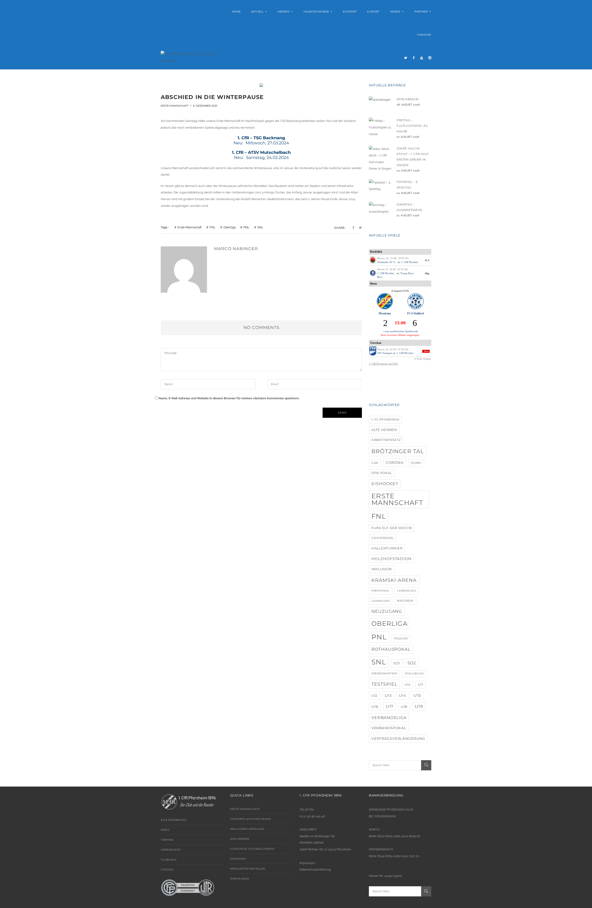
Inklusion (381, 569)
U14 (402, 695)
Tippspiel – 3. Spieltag (407, 184)
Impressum (307, 863)
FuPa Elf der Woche (391, 528)
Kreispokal (380, 590)
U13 (388, 695)
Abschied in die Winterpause (212, 97)
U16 (374, 706)
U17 (389, 706)
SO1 (396, 663)
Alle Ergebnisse (173, 819)
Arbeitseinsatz (386, 440)
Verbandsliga (388, 717)
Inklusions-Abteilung (247, 829)
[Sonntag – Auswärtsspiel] (380, 209)
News (165, 829)
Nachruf (405, 600)
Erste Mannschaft (174, 105)
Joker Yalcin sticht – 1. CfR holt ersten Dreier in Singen (413, 157)
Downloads (239, 878)
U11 (420, 684)
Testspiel (384, 684)
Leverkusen (380, 600)
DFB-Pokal (381, 473)
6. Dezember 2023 (205, 105)
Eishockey (384, 483)
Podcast (401, 638)
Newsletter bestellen (247, 868)
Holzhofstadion (391, 558)
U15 (417, 695)
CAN (374, 463)
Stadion (167, 869)
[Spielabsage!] (380, 104)
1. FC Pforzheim (385, 419)
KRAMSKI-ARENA (394, 580)
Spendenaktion (384, 673)
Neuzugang (386, 611)
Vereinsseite (171, 849)
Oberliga (229, 227)
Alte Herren (384, 430)
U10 (407, 684)
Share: (339, 227)
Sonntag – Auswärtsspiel (410, 207)
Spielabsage (414, 673)
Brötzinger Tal (397, 451)
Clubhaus (168, 859)
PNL (247, 227)
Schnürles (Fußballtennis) (252, 848)
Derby (416, 463)
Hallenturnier (386, 548)
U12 (374, 696)
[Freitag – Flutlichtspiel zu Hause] (380, 127)
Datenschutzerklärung (315, 869)
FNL (213, 227)
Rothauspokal (390, 649)
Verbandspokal (388, 728)
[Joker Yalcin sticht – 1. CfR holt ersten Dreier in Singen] (380, 159)
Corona (395, 462)
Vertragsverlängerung (398, 738)
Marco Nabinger (236, 248)
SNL (260, 227)
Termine (167, 839)
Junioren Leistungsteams (250, 819)
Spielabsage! (408, 99)
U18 (404, 707)
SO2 (411, 662)
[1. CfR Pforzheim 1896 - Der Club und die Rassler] (190, 57)
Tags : (165, 227)
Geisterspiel (382, 538)
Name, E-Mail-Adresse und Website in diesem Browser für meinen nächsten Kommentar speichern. (229, 398)
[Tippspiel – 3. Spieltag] (380, 187)
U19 (419, 706)
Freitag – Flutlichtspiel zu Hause (412, 125)
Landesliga (406, 590)
